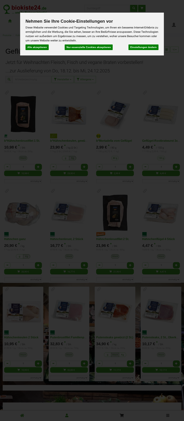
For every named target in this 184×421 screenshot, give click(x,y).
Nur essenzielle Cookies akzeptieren (88, 47)
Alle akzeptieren (37, 47)
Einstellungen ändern (143, 47)
